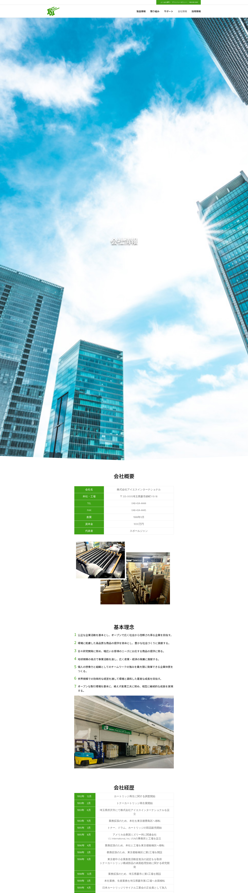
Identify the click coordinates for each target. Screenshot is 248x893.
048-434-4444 (193, 2)
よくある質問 (165, 2)
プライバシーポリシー (179, 2)
